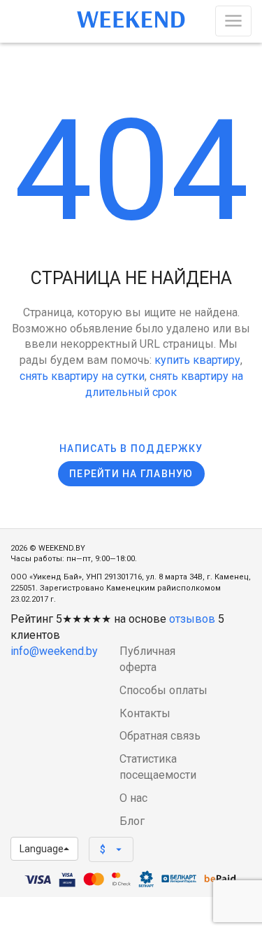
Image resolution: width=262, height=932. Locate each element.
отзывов (192, 619)
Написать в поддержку (131, 448)
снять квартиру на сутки (82, 376)
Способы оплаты (163, 690)
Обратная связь (160, 735)
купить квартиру (197, 360)
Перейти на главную (131, 473)
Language (42, 848)
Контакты (144, 713)
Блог (132, 821)
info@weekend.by (54, 651)
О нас (133, 798)
